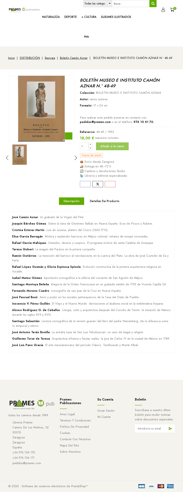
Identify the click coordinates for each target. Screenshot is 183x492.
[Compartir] (85, 184)
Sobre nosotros (70, 452)
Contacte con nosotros (75, 439)
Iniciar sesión (106, 411)
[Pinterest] (110, 184)
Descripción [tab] (72, 201)
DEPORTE (70, 17)
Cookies (65, 433)
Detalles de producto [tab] (105, 201)
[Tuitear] (98, 184)
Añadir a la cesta (112, 146)
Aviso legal (67, 414)
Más (86, 36)
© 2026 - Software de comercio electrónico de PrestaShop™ (48, 486)
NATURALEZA (51, 17)
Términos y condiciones (75, 420)
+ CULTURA (89, 17)
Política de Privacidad (74, 427)
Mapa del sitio (69, 445)
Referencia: (87, 132)
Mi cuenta (104, 417)
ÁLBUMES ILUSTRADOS (116, 17)
